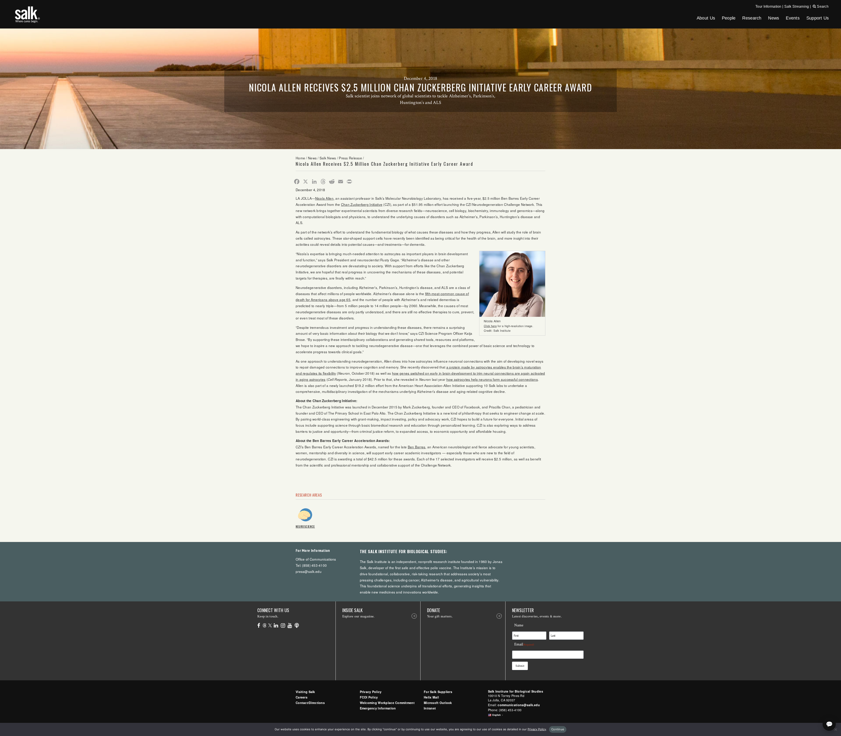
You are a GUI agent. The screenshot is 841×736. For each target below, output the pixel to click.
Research (751, 18)
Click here (490, 326)
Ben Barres (417, 446)
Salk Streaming (796, 6)
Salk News (328, 157)
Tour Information (768, 6)
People (729, 18)
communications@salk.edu (519, 705)
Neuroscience (305, 526)
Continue (557, 729)
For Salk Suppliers (438, 692)
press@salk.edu (309, 571)
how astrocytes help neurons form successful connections (492, 379)
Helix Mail (431, 697)
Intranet (430, 708)
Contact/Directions (310, 702)
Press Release (350, 157)
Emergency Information (378, 708)
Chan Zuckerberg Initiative (361, 204)
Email (524, 644)
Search (822, 6)
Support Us (817, 18)
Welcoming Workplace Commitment (387, 702)
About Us (706, 18)
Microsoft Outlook (438, 702)
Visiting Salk (305, 692)
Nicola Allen (324, 198)
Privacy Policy (371, 692)
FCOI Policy (369, 697)
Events (793, 18)
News (773, 18)
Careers (301, 697)
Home (300, 157)
